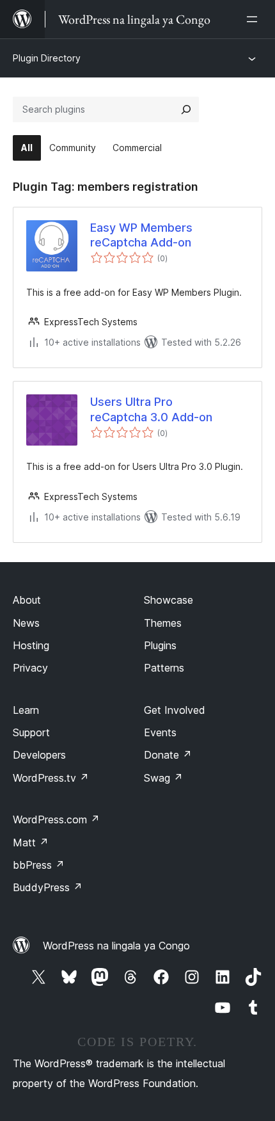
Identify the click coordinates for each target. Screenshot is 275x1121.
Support (31, 732)
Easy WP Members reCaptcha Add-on (141, 235)
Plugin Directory (47, 57)
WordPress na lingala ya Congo (116, 945)
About (27, 599)
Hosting (31, 645)
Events (160, 732)
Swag (163, 777)
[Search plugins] (186, 109)
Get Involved (174, 710)
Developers (39, 754)
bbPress (39, 865)
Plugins (160, 645)
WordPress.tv (51, 777)
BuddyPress (47, 887)
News (26, 623)
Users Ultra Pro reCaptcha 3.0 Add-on (151, 409)
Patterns (164, 667)
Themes (163, 623)
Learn (26, 710)
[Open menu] (254, 19)
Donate (168, 754)
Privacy (30, 667)
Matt (31, 842)
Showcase (168, 599)
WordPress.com (56, 819)
